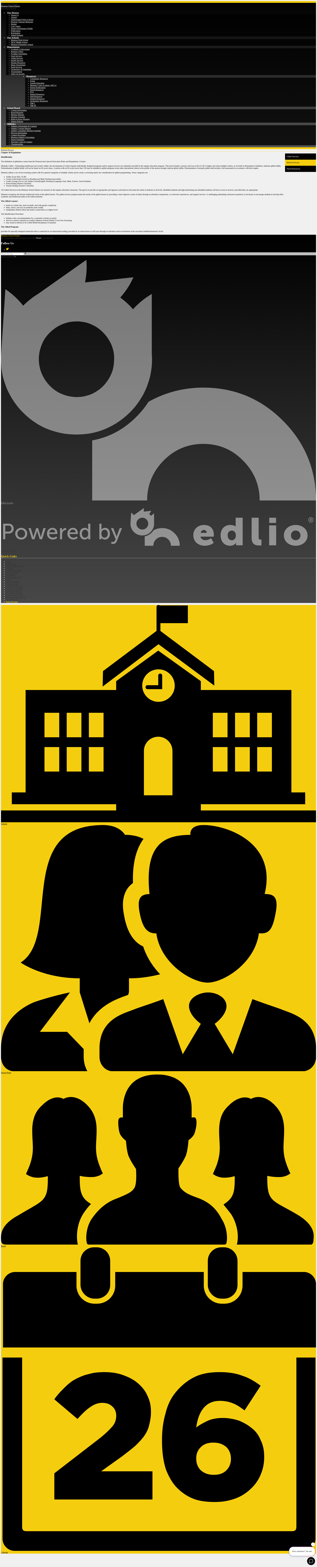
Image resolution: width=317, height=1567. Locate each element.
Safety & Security (18, 74)
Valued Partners (17, 35)
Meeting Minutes (17, 115)
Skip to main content (9, 4)
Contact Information (19, 110)
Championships (17, 144)
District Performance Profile (22, 28)
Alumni (14, 17)
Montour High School (19, 40)
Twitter (7, 248)
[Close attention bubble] (313, 1545)
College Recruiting (18, 135)
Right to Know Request (20, 119)
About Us (15, 15)
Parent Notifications (38, 88)
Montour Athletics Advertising (23, 137)
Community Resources (39, 79)
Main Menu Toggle (8, 8)
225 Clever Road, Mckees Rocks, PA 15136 (18, 238)
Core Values (15, 26)
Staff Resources (36, 96)
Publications (15, 31)
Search (8, 579)
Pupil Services (16, 67)
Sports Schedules (17, 140)
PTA (32, 92)
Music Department (18, 65)
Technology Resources (39, 101)
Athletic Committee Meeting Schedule (26, 131)
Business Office (17, 52)
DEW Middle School (19, 42)
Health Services (17, 60)
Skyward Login (12, 600)
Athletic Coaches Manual (21, 128)
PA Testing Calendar (14, 593)
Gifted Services (17, 58)
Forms (32, 81)
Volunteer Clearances (14, 586)
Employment (11, 564)
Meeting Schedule (18, 117)
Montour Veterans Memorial (22, 22)
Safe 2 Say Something (14, 588)
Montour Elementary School (22, 44)
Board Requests (17, 112)
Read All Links (12, 602)
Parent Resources (37, 90)
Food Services (16, 56)
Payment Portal (12, 573)
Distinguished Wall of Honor (22, 20)
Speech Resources (37, 94)
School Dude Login (13, 577)
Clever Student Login (14, 566)
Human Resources (18, 63)
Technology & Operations (21, 69)
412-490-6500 (47, 238)
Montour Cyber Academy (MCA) (43, 85)
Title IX (33, 105)
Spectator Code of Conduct (21, 142)
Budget (14, 24)
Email (8, 562)
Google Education (37, 83)
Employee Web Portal (14, 595)
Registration (15, 33)
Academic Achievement (20, 49)
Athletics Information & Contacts (24, 126)
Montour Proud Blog (14, 571)
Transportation (16, 72)
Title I (32, 103)
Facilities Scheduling (19, 54)
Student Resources (37, 99)
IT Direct (9, 568)
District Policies (17, 121)
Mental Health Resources (16, 597)
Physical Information (19, 133)
